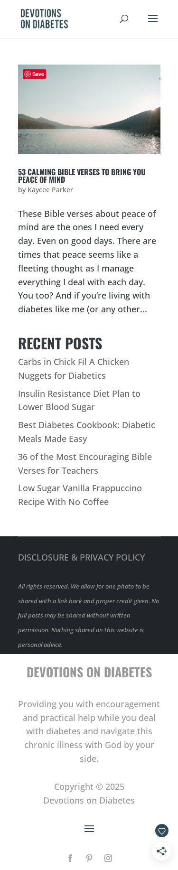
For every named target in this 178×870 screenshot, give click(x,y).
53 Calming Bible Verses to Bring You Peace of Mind (81, 175)
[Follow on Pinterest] (89, 858)
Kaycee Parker (50, 189)
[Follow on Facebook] (70, 858)
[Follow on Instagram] (108, 858)
